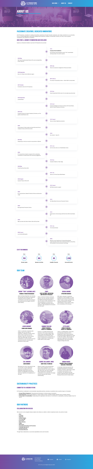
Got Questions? (38, 458)
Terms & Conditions (39, 460)
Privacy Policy (37, 459)
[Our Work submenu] (58, 3)
